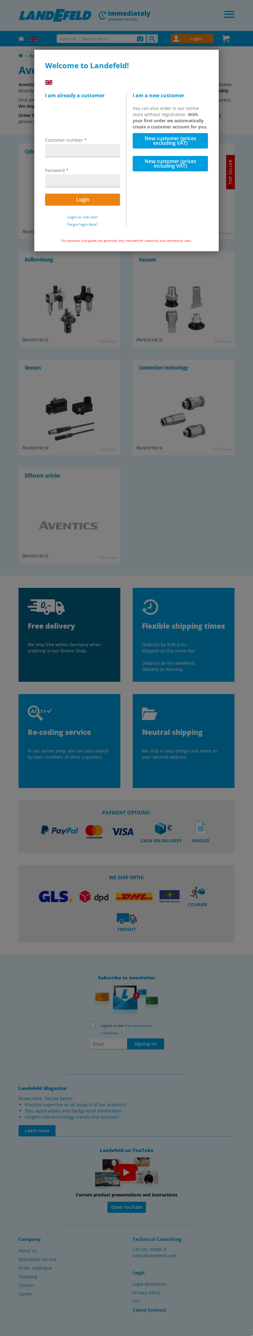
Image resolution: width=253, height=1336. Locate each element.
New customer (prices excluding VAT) (170, 140)
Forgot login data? (82, 224)
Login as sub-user (83, 217)
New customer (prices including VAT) (170, 163)
